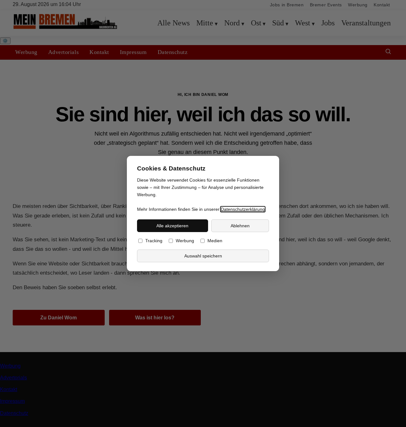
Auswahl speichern (203, 255)
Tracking (153, 240)
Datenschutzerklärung (243, 209)
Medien (214, 240)
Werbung (185, 240)
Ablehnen (240, 225)
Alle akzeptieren (172, 225)
